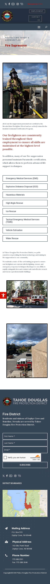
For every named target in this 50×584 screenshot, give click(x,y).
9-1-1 (40, 4)
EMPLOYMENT (37, 11)
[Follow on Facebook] (9, 4)
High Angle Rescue (14, 203)
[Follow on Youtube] (13, 4)
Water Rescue (12, 238)
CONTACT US (36, 18)
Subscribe (25, 465)
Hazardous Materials (15, 195)
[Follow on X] (6, 4)
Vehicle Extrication (14, 230)
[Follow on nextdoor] (21, 4)
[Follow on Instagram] (17, 4)
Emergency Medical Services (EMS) (22, 178)
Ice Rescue (11, 211)
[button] (3, 295)
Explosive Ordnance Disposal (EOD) (22, 186)
